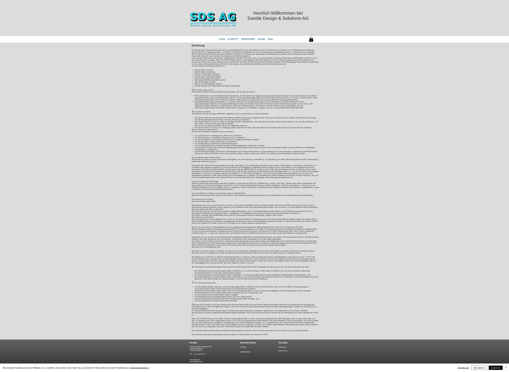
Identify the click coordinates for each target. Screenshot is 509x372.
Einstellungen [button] (463, 367)
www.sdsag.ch (195, 360)
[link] (311, 39)
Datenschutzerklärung (140, 367)
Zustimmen (495, 367)
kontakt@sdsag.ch (196, 361)
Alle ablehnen (479, 367)
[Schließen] (505, 368)
